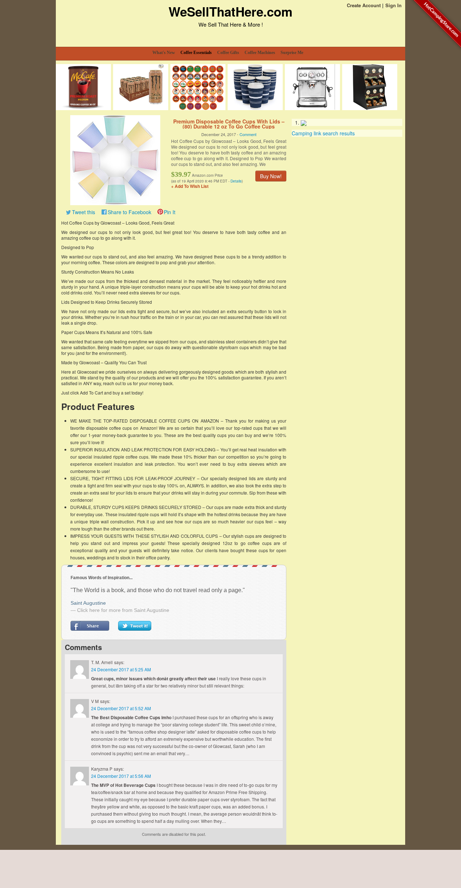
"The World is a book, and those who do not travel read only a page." (158, 590)
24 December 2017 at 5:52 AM (121, 708)
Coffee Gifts (228, 52)
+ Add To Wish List (190, 186)
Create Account (364, 5)
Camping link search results (323, 133)
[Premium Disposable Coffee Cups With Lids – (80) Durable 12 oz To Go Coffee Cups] (115, 159)
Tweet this (83, 212)
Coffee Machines (260, 52)
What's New (163, 52)
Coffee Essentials (196, 52)
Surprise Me (292, 52)
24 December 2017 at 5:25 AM (121, 669)
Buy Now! (271, 176)
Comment (248, 134)
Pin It (169, 212)
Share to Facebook (129, 212)
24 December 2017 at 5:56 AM (121, 776)
